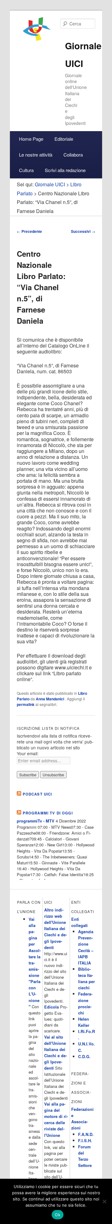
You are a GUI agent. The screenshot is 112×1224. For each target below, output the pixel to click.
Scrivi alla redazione (65, 170)
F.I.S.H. (85, 1140)
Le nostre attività (35, 154)
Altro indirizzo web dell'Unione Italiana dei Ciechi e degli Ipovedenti (55, 928)
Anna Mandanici (50, 699)
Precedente (29, 231)
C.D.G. (84, 1056)
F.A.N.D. (86, 1134)
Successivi (83, 231)
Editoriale (63, 138)
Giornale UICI (50, 184)
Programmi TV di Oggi (48, 813)
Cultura (26, 170)
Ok (57, 1214)
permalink (26, 704)
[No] (104, 1201)
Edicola (51, 1007)
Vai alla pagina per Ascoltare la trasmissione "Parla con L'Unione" (35, 962)
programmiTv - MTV (35, 821)
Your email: (28, 753)
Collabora (73, 154)
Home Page (31, 138)
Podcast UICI (37, 794)
